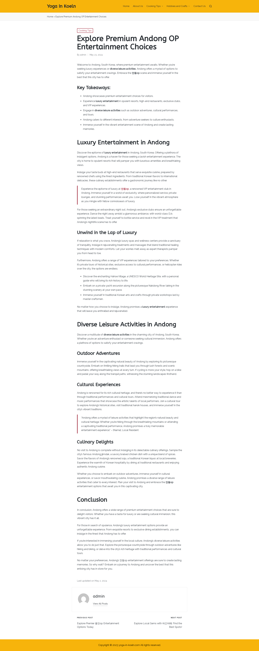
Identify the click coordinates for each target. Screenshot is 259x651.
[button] (100, 604)
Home (50, 16)
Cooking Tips (85, 30)
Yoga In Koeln (61, 6)
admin (99, 596)
